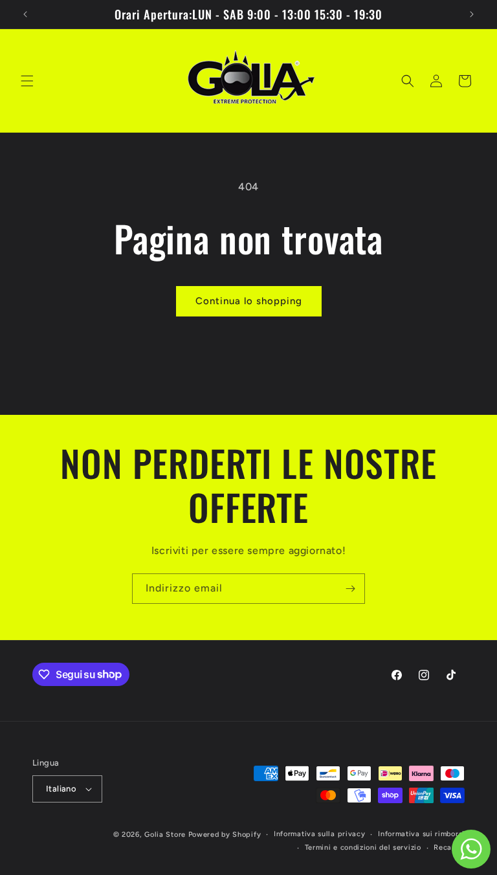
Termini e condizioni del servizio (363, 847)
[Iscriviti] (350, 588)
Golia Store (165, 834)
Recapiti (449, 847)
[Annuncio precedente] (25, 14)
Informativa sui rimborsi (421, 834)
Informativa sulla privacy (320, 834)
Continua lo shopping (248, 301)
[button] (27, 81)
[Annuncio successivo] (472, 14)
